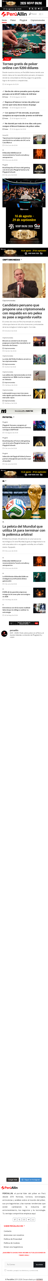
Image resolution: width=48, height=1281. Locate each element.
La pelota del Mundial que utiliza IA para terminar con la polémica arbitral (23, 530)
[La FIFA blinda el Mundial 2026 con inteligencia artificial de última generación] (39, 577)
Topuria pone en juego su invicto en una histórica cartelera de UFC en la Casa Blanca (16, 140)
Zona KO (5, 135)
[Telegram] (38, 8)
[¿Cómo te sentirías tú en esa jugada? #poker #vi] (24, 1055)
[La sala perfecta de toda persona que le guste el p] (24, 734)
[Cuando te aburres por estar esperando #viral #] (24, 707)
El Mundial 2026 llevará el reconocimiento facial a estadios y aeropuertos (15, 155)
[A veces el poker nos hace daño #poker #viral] (24, 1163)
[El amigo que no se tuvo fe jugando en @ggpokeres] (24, 975)
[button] (33, 14)
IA (3, 150)
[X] (32, 8)
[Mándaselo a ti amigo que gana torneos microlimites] (24, 922)
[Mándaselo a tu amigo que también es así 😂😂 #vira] (24, 841)
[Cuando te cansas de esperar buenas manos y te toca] (24, 948)
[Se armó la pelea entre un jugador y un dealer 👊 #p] (24, 895)
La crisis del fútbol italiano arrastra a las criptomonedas (16, 360)
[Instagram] (35, 8)
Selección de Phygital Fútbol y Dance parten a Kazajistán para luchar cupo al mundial (16, 458)
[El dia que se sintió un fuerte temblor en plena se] (24, 868)
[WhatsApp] (41, 8)
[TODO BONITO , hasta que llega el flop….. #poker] (24, 1029)
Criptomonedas (8, 300)
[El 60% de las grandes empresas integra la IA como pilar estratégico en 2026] (39, 593)
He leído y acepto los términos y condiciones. (22, 1270)
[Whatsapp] (33, 1220)
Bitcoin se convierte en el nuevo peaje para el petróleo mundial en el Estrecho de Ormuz (16, 343)
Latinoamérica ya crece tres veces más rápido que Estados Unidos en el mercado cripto (16, 395)
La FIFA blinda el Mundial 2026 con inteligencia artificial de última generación (15, 578)
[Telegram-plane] (29, 1220)
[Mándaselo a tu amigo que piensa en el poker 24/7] (24, 761)
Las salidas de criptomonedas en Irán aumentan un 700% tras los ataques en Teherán (16, 377)
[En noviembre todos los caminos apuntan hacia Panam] (24, 1082)
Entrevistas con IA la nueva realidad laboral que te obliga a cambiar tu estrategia (16, 610)
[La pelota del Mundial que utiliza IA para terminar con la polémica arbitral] (24, 502)
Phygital (5, 165)
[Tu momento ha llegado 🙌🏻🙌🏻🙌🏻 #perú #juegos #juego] (24, 788)
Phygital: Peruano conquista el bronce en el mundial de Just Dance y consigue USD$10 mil (16, 427)
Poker (7, 59)
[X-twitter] (19, 1220)
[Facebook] (29, 8)
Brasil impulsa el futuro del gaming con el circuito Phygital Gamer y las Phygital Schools (16, 169)
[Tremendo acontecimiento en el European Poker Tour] (24, 1002)
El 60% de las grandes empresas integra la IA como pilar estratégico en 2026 (16, 594)
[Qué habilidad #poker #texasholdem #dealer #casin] (24, 814)
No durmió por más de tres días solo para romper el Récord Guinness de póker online (21, 124)
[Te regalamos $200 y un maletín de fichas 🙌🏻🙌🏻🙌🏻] (24, 654)
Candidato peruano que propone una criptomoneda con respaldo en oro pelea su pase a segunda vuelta (23, 311)
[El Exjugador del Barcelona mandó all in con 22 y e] (24, 1109)
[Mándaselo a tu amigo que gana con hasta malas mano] (24, 681)
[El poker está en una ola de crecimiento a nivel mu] (24, 1136)
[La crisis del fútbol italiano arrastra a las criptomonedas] (39, 359)
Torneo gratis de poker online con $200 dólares (20, 66)
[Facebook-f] (15, 1220)
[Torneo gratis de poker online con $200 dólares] (24, 41)
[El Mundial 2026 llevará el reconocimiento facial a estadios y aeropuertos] (39, 154)
